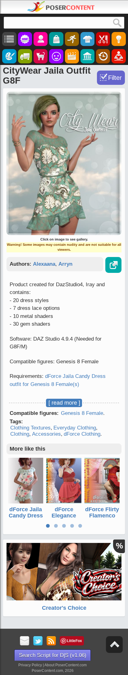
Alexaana (44, 264)
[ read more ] (64, 403)
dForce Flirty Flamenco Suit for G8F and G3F (102, 518)
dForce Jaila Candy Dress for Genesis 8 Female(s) (26, 518)
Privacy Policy (30, 665)
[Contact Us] (25, 641)
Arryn (65, 264)
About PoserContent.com (65, 665)
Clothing (19, 434)
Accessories (46, 434)
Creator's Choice (64, 608)
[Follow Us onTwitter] (38, 641)
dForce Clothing (82, 434)
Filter (115, 77)
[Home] (61, 6)
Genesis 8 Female (82, 413)
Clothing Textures (30, 428)
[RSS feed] (51, 641)
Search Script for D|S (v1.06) (52, 655)
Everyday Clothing (74, 428)
